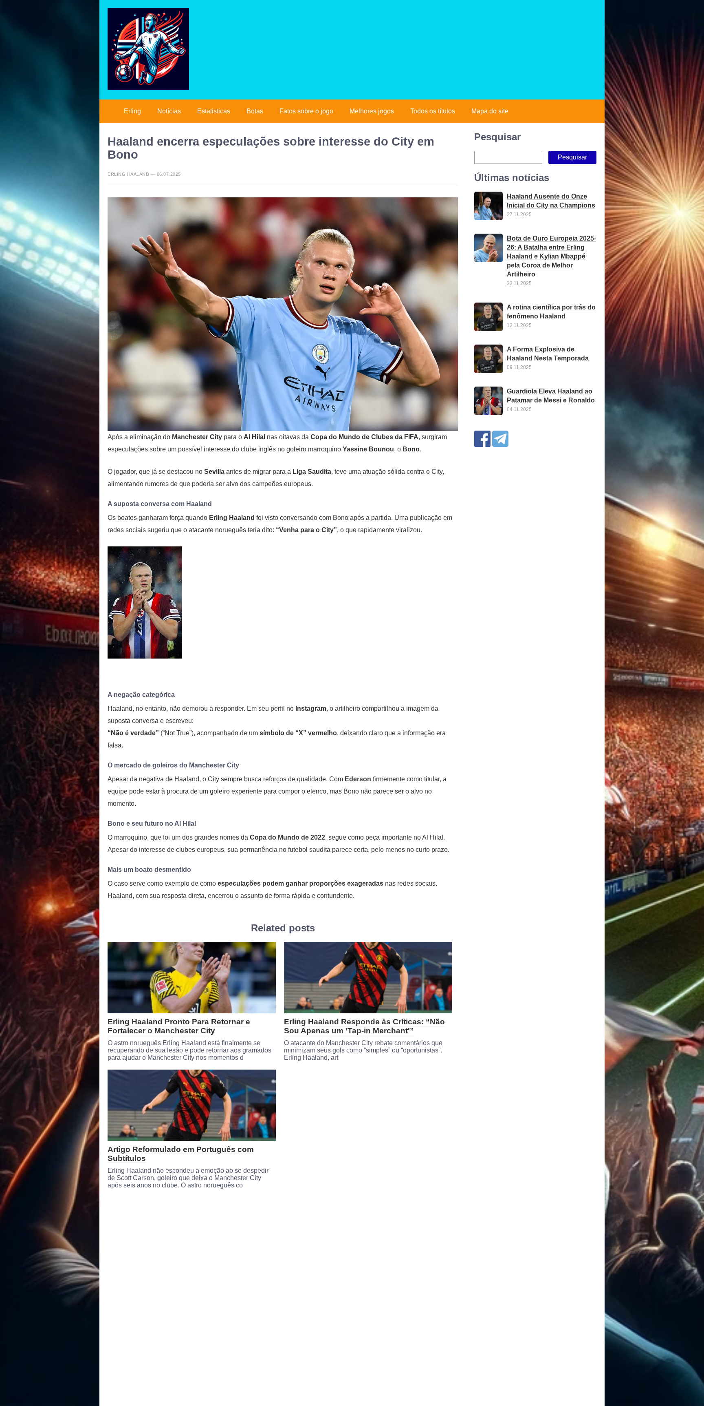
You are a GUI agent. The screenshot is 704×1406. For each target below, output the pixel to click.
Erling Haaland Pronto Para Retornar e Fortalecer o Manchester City (179, 1026)
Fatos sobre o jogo (306, 111)
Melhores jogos (372, 111)
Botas (254, 111)
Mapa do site (489, 111)
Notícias (169, 111)
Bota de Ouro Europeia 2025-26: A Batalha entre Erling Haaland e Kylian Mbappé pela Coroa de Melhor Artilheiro (551, 256)
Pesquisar (497, 136)
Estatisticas (213, 111)
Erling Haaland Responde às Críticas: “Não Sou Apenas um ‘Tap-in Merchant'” (364, 1026)
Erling (132, 111)
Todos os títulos (432, 111)
